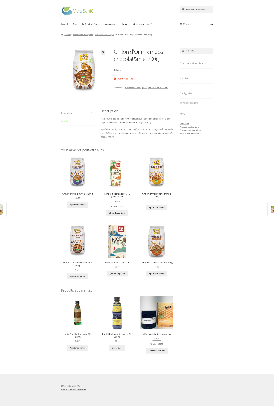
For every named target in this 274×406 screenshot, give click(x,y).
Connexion (184, 123)
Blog (74, 24)
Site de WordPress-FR (189, 133)
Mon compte (111, 24)
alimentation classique (104, 34)
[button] (103, 52)
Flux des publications (189, 127)
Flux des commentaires (190, 130)
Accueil (64, 24)
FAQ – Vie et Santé (91, 24)
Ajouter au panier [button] (77, 204)
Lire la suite (117, 348)
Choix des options (117, 213)
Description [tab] (66, 113)
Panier (125, 24)
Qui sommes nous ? (142, 24)
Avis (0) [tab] (64, 121)
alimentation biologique (83, 34)
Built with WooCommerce (73, 389)
